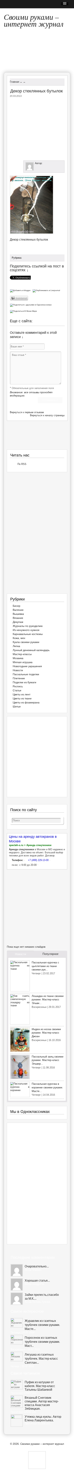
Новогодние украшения (27, 666)
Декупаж (18, 621)
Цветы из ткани (22, 698)
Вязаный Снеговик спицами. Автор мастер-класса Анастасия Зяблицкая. (42, 1403)
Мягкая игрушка (22, 662)
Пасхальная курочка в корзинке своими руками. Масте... (47, 1087)
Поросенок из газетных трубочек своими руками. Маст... (42, 1341)
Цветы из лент (21, 694)
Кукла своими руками (26, 642)
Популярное (50, 953)
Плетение (19, 678)
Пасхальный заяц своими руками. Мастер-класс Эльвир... (47, 1060)
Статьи (17, 690)
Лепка (16, 646)
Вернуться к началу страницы (47, 415)
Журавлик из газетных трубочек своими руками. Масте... (42, 1324)
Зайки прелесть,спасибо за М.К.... (42, 1296)
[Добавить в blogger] (21, 290)
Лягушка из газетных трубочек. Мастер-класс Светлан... (41, 1358)
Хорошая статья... (37, 1280)
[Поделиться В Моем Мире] (24, 310)
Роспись (18, 686)
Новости (18, 670)
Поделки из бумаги (24, 682)
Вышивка (18, 613)
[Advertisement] (42, 128)
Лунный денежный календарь (31, 650)
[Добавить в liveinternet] (19, 297)
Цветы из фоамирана (26, 702)
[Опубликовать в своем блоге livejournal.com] (46, 290)
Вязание (18, 617)
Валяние (18, 609)
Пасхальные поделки (26, 674)
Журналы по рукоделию (28, 625)
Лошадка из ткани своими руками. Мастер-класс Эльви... (48, 999)
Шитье (17, 706)
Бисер (16, 605)
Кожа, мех (19, 638)
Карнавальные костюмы (28, 634)
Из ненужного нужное (26, 630)
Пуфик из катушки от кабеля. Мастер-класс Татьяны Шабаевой (40, 1386)
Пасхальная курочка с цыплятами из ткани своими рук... (45, 966)
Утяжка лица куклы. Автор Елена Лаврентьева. (43, 1418)
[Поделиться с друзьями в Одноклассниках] (31, 304)
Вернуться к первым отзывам (27, 412)
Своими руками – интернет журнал (33, 19)
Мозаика (18, 658)
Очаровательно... (37, 1266)
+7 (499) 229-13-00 (38, 860)
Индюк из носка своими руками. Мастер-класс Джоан (46, 1033)
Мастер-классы (22, 654)
